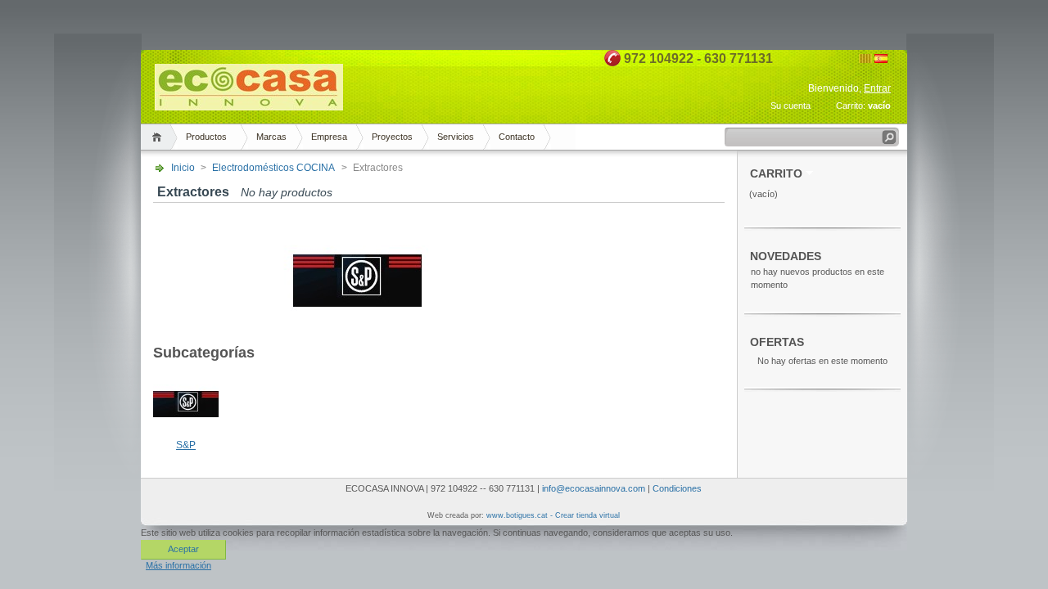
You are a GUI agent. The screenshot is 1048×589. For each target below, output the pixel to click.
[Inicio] (159, 137)
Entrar (877, 88)
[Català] (865, 59)
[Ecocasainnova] (249, 103)
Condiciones (677, 488)
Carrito (776, 174)
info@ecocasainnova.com (593, 488)
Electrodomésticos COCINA (273, 167)
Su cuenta (790, 105)
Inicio (183, 167)
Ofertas (777, 342)
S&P (186, 445)
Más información (178, 565)
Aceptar (183, 549)
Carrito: (850, 105)
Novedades (785, 256)
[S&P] (186, 433)
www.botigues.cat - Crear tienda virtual (553, 515)
